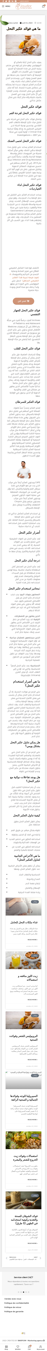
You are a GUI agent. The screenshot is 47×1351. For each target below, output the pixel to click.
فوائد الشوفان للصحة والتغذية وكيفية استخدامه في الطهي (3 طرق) (24, 1219)
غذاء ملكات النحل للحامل (24, 922)
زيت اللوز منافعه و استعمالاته (28, 977)
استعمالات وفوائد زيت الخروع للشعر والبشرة (25, 1157)
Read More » (33, 940)
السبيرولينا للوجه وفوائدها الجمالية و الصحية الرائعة (24, 1097)
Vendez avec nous (12, 1299)
